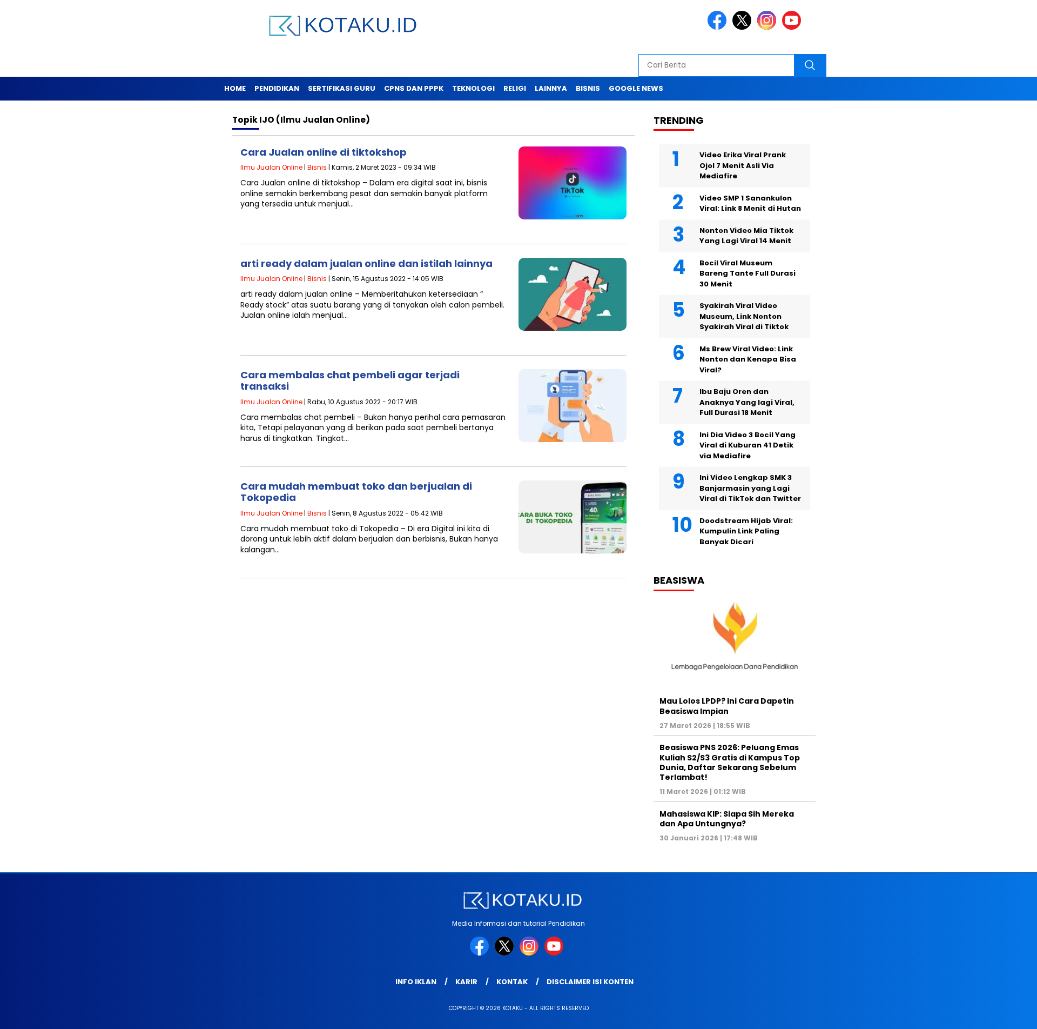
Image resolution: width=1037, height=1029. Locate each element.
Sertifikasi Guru (341, 88)
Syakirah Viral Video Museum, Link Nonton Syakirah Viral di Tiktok (744, 316)
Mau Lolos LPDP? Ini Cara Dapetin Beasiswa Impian (726, 706)
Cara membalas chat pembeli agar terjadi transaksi (350, 380)
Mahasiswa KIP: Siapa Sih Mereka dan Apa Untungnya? (726, 818)
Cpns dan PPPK (413, 88)
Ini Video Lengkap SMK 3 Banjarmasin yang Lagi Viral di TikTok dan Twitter (750, 488)
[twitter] (743, 27)
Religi (514, 88)
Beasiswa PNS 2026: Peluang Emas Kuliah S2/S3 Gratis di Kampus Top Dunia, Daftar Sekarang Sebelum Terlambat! (729, 762)
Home (235, 88)
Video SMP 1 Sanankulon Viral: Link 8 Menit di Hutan (750, 203)
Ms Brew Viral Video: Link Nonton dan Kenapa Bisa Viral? (747, 359)
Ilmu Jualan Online (271, 167)
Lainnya (551, 88)
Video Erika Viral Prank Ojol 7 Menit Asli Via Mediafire (742, 165)
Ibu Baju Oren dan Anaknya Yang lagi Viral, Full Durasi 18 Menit (746, 402)
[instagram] (768, 27)
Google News (636, 88)
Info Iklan (415, 982)
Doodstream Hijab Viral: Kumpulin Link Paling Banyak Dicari (746, 531)
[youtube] (793, 27)
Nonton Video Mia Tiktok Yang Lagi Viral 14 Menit (746, 235)
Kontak (512, 982)
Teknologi (473, 88)
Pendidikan (276, 88)
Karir (466, 982)
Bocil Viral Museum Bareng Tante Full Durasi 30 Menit (747, 273)
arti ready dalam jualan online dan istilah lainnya (366, 263)
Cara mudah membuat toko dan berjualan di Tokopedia (356, 492)
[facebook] (719, 27)
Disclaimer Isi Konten (590, 982)
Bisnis (588, 88)
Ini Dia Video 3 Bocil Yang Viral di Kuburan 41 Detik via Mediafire (747, 445)
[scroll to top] (996, 1012)
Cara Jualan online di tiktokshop (323, 152)
